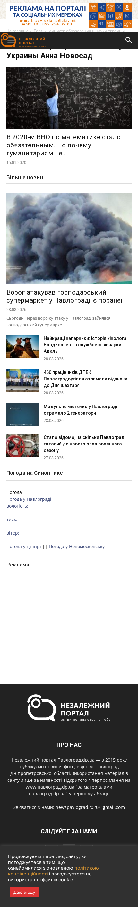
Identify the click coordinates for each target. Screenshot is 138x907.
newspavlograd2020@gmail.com (90, 807)
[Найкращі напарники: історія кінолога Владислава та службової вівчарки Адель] (22, 346)
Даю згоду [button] (24, 892)
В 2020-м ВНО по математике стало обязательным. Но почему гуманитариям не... (63, 145)
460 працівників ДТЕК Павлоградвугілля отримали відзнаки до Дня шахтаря (85, 379)
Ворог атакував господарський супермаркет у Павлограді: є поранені (66, 296)
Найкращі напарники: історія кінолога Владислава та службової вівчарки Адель (85, 345)
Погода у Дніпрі (23, 546)
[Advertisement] (69, 621)
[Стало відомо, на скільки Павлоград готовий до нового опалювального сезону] (22, 445)
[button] (129, 40)
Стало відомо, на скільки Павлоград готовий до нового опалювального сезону (84, 444)
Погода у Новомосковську (77, 546)
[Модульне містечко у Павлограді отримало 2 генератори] (22, 414)
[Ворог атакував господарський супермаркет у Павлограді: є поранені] (69, 239)
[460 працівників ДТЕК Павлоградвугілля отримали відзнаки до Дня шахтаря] (22, 380)
